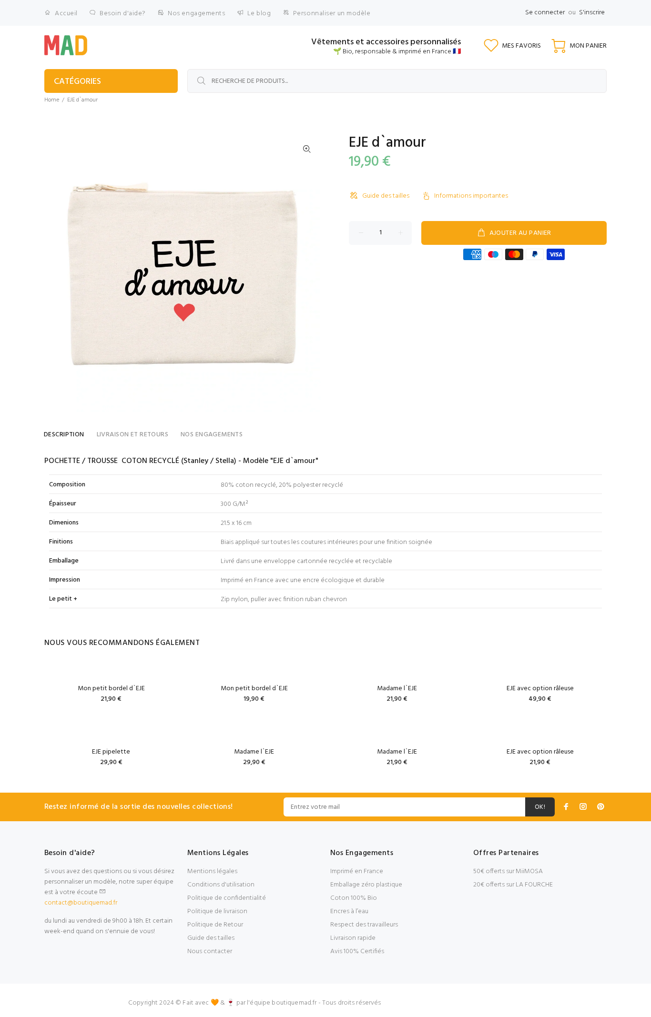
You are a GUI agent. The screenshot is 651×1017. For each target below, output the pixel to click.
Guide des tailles (385, 196)
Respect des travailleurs (364, 924)
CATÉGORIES (77, 82)
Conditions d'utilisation (220, 884)
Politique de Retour (215, 924)
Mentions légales (212, 871)
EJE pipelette (111, 751)
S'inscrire (592, 12)
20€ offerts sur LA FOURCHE (513, 884)
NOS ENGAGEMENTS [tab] (212, 434)
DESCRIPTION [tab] (64, 434)
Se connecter (545, 12)
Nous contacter (209, 951)
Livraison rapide (353, 938)
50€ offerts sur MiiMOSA (508, 871)
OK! (540, 807)
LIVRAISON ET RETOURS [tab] (132, 434)
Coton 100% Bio (353, 898)
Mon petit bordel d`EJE (111, 688)
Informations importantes (471, 196)
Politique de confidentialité (226, 898)
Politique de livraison (217, 911)
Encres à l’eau (349, 911)
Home (51, 100)
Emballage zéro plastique (366, 884)
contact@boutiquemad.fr (80, 902)
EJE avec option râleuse (540, 688)
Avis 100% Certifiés (357, 951)
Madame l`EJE (397, 688)
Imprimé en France (356, 871)
